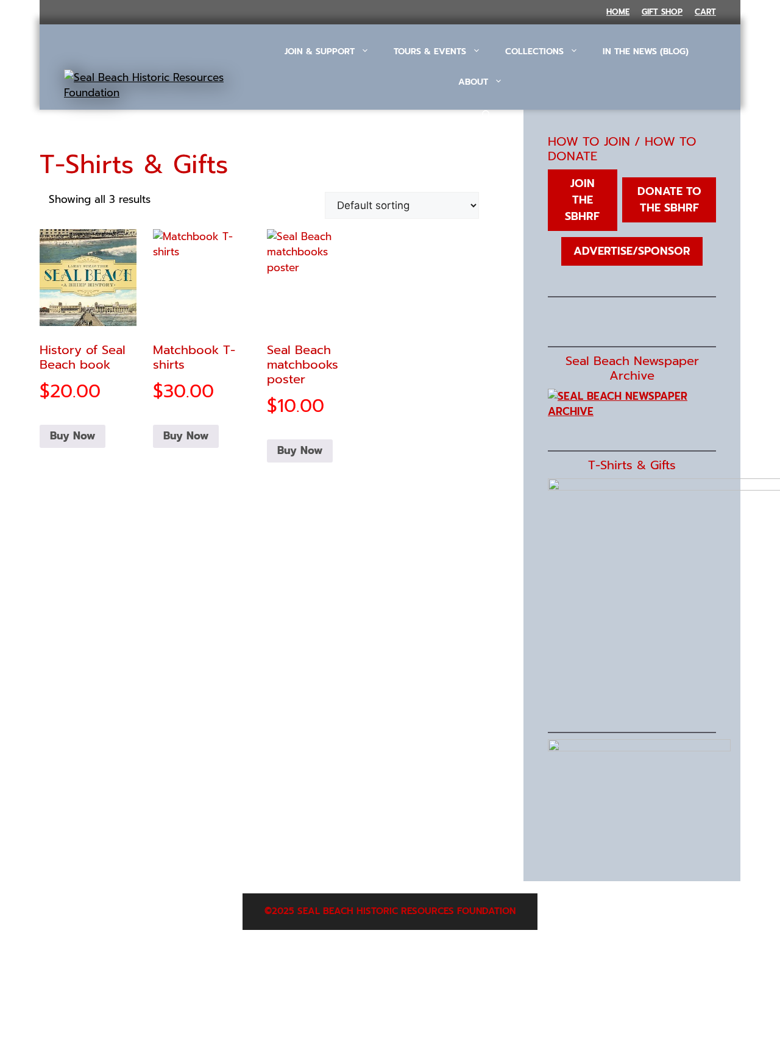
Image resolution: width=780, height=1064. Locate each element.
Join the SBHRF (582, 200)
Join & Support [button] (320, 51)
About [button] (473, 82)
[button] (486, 116)
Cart (705, 12)
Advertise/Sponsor (631, 251)
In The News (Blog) (646, 51)
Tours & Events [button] (430, 51)
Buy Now (72, 436)
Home (617, 12)
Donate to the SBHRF (669, 199)
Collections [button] (534, 51)
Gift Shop (662, 12)
